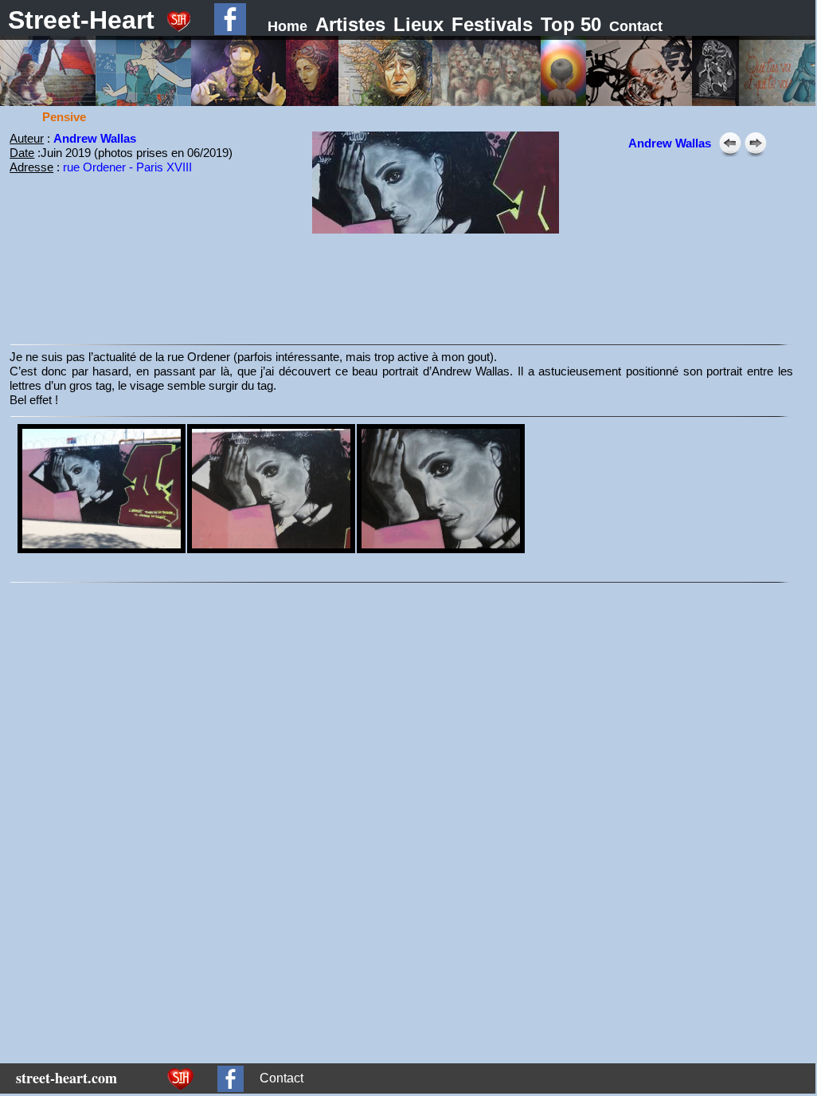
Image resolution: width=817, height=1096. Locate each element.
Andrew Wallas (94, 138)
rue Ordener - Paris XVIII (127, 167)
